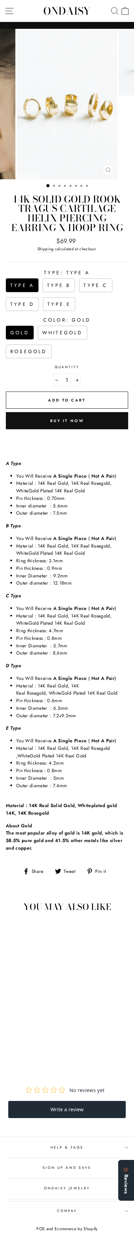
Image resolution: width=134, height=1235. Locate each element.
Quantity (67, 367)
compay (67, 1210)
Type (67, 272)
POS (40, 1229)
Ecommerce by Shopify (76, 1229)
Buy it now (67, 420)
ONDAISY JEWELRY (67, 1188)
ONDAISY (67, 11)
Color (67, 319)
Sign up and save (67, 1167)
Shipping (45, 249)
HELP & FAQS (67, 1147)
